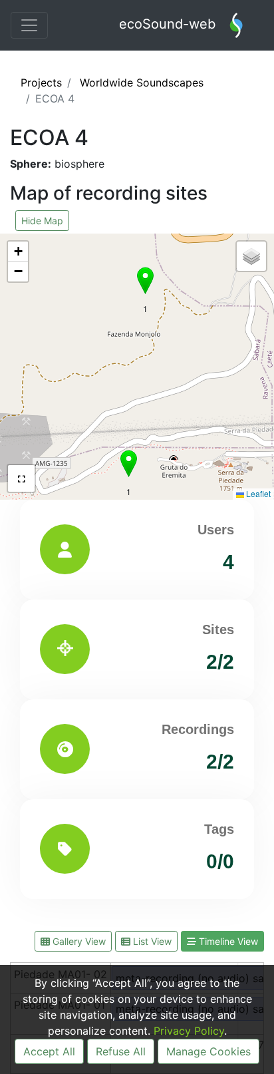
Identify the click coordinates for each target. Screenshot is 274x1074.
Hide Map (42, 220)
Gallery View (78, 941)
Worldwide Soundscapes (142, 82)
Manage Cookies (208, 1051)
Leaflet (257, 493)
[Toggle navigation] (29, 25)
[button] (145, 280)
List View (151, 941)
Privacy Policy (189, 1030)
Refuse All (121, 1051)
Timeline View (227, 941)
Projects (41, 82)
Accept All (49, 1051)
